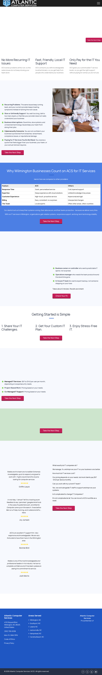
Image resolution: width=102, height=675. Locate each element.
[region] (51, 193)
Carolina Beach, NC (37, 637)
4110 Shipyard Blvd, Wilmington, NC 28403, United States (12, 624)
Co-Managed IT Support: (14, 392)
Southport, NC (35, 623)
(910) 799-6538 (10, 631)
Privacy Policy (9, 643)
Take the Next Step (94, 40)
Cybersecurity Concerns (14, 131)
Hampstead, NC (35, 633)
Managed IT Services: (13, 381)
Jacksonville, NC (36, 630)
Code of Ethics (9, 639)
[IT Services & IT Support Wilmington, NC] (20, 3)
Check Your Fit (62, 296)
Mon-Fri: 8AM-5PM (11, 635)
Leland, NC (34, 627)
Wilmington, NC (35, 620)
